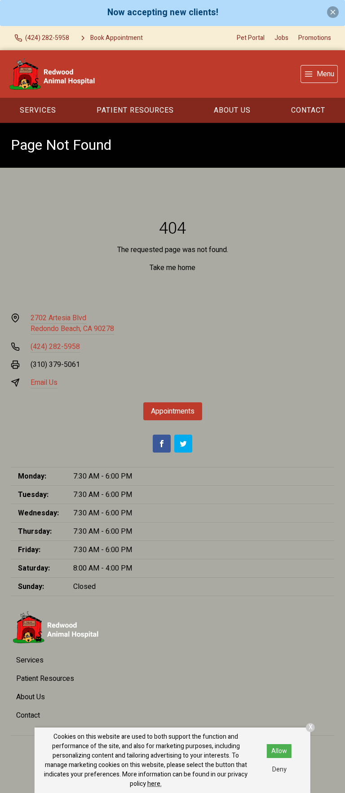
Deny (279, 769)
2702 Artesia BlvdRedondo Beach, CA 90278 (72, 323)
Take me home (172, 267)
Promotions (314, 38)
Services (38, 110)
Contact (28, 715)
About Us (232, 110)
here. (154, 784)
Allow (279, 751)
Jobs (281, 38)
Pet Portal (251, 38)
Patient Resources (135, 110)
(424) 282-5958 (55, 346)
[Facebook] (162, 444)
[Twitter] (183, 444)
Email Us (44, 382)
